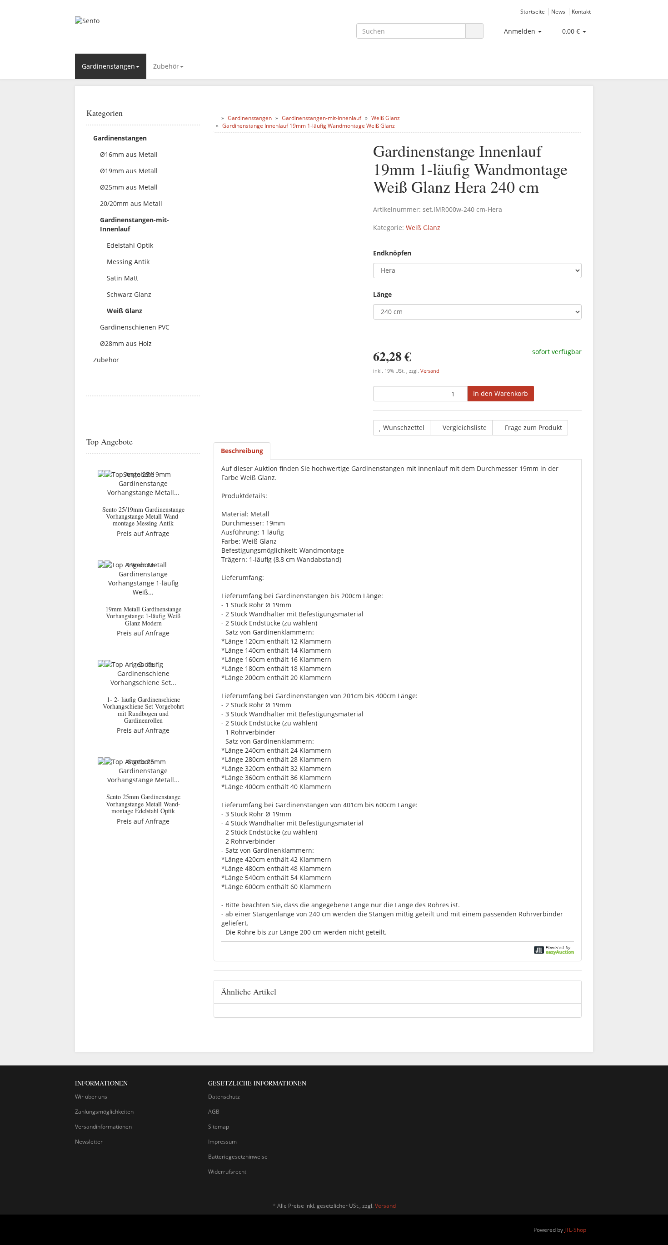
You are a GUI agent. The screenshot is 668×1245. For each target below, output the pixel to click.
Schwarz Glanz (129, 294)
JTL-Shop (575, 1230)
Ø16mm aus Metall (129, 154)
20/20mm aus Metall (131, 203)
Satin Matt (122, 278)
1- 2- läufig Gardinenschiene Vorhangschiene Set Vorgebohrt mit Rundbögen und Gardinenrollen (143, 710)
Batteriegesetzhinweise (238, 1156)
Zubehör (166, 66)
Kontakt (581, 11)
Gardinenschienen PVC (134, 327)
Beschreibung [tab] (242, 450)
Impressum (222, 1141)
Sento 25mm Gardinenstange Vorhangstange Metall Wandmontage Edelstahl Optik (143, 803)
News (558, 11)
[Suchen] (474, 31)
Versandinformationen (103, 1126)
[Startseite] (216, 118)
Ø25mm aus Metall (129, 187)
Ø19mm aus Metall (129, 170)
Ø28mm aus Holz (126, 343)
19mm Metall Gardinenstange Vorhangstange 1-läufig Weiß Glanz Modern (143, 616)
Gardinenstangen (108, 66)
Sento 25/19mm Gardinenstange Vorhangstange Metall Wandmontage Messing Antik (143, 516)
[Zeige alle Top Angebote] (197, 441)
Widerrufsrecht (227, 1171)
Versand (429, 371)
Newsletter (89, 1141)
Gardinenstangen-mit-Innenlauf (134, 224)
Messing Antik (128, 261)
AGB (213, 1111)
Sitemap (218, 1126)
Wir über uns (91, 1096)
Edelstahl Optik (130, 245)
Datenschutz (224, 1096)
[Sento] (157, 30)
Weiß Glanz (423, 227)
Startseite (532, 11)
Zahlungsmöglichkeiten (104, 1111)
